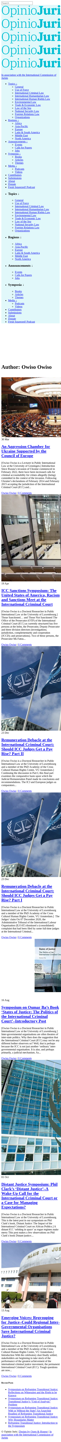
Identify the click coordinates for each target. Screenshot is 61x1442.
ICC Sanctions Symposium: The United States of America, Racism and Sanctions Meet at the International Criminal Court (30, 597)
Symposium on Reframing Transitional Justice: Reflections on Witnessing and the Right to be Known (33, 1392)
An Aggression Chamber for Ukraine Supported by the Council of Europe (25, 451)
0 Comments (25, 492)
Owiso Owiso (8, 492)
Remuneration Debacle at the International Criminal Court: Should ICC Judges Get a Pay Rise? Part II (27, 747)
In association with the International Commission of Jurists (27, 1434)
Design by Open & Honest (33, 1431)
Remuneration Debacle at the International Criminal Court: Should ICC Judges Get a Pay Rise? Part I (27, 893)
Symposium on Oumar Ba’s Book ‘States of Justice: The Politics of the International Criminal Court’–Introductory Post (30, 1014)
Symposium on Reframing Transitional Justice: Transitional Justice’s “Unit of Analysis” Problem (33, 1401)
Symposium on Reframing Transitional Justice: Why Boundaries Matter (33, 1418)
